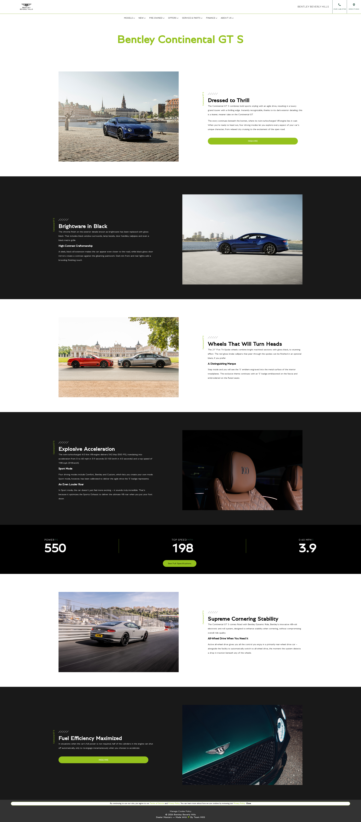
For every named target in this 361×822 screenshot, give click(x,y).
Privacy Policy (174, 803)
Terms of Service (157, 803)
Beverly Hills (313, 6)
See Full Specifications (179, 563)
